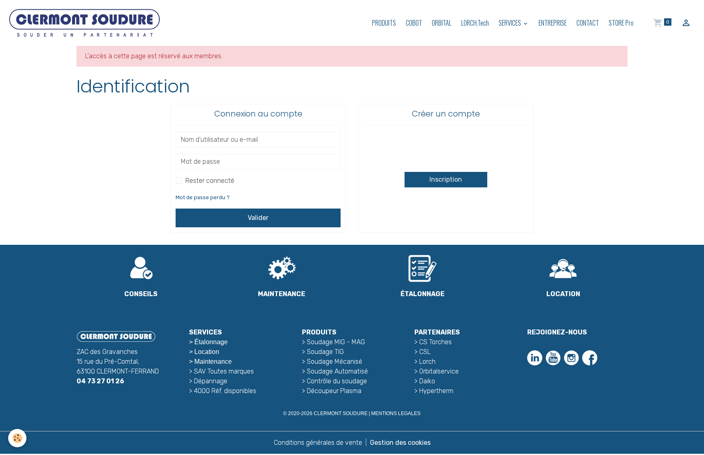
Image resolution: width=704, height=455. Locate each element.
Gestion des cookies (400, 442)
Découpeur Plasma (334, 391)
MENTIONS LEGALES (395, 413)
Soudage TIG (325, 352)
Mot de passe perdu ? (203, 197)
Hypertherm (436, 391)
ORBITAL (441, 23)
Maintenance (213, 361)
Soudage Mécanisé (334, 361)
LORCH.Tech (475, 23)
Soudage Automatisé (337, 371)
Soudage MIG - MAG (336, 342)
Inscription (445, 179)
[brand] (86, 23)
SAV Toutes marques (224, 371)
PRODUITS (384, 23)
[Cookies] (17, 438)
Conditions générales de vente (318, 442)
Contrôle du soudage (337, 381)
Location (206, 351)
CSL (425, 352)
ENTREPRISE (553, 23)
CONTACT (587, 23)
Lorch (427, 361)
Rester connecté (209, 181)
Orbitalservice (438, 371)
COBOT (414, 23)
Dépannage (210, 381)
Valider (258, 218)
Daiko (427, 381)
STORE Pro (621, 23)
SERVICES (510, 23)
